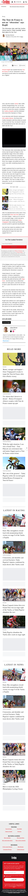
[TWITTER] (11, 331)
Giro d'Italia (19, 828)
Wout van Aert (14, 214)
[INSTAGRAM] (13, 331)
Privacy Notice (20, 252)
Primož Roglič (6, 69)
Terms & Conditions (12, 886)
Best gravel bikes (20, 837)
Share (6, 65)
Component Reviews (7, 849)
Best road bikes (7, 837)
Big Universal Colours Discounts (17, 6)
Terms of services (18, 250)
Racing (3, 16)
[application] (14, 136)
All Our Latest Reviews (7, 846)
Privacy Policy (19, 885)
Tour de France (8, 828)
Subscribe (19, 1)
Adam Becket (10, 35)
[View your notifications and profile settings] (12, 2)
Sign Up (14, 879)
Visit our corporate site (21, 890)
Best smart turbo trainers (7, 840)
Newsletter (23, 65)
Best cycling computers (21, 840)
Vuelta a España (9, 111)
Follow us (15, 65)
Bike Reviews (20, 846)
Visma (16, 103)
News (22, 36)
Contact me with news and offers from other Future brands (14, 876)
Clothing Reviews (20, 849)
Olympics (19, 831)
